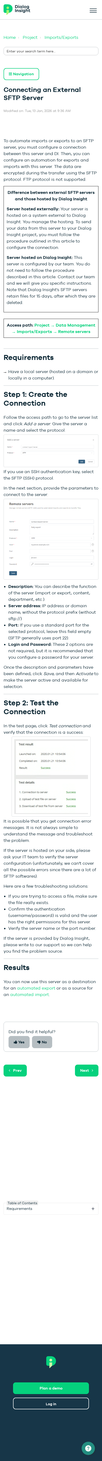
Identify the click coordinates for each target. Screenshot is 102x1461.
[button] (93, 9)
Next (84, 1070)
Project (30, 37)
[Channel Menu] (88, 1448)
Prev (17, 1070)
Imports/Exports (61, 37)
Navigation (23, 74)
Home (10, 37)
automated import (29, 994)
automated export (36, 988)
